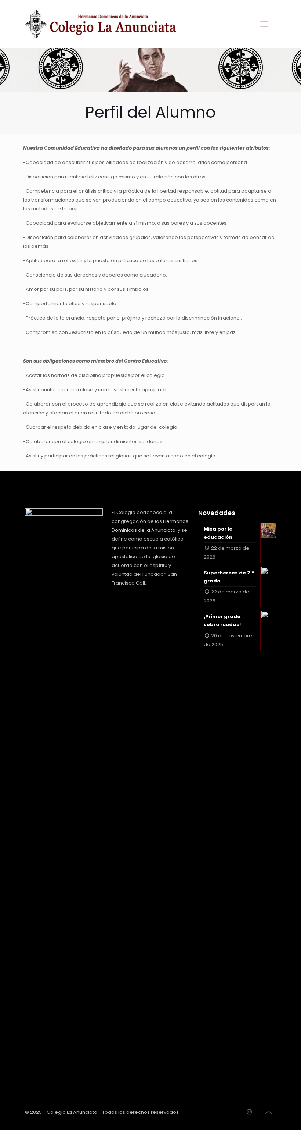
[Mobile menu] (264, 24)
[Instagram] (249, 1112)
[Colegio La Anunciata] (101, 24)
